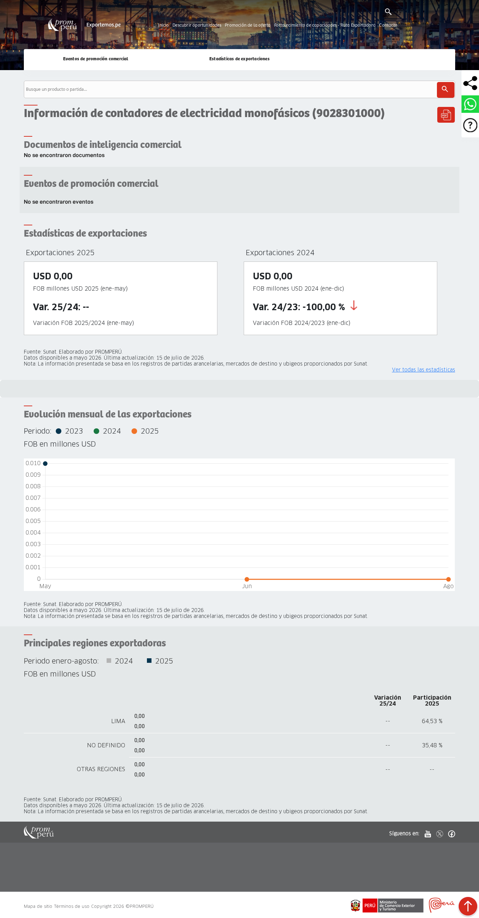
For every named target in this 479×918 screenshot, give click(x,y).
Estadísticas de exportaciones (239, 59)
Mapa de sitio (38, 906)
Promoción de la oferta (247, 25)
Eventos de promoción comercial (96, 59)
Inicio (163, 25)
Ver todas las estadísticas (423, 370)
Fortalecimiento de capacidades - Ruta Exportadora (325, 25)
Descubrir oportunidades (197, 25)
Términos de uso (71, 906)
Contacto (388, 25)
